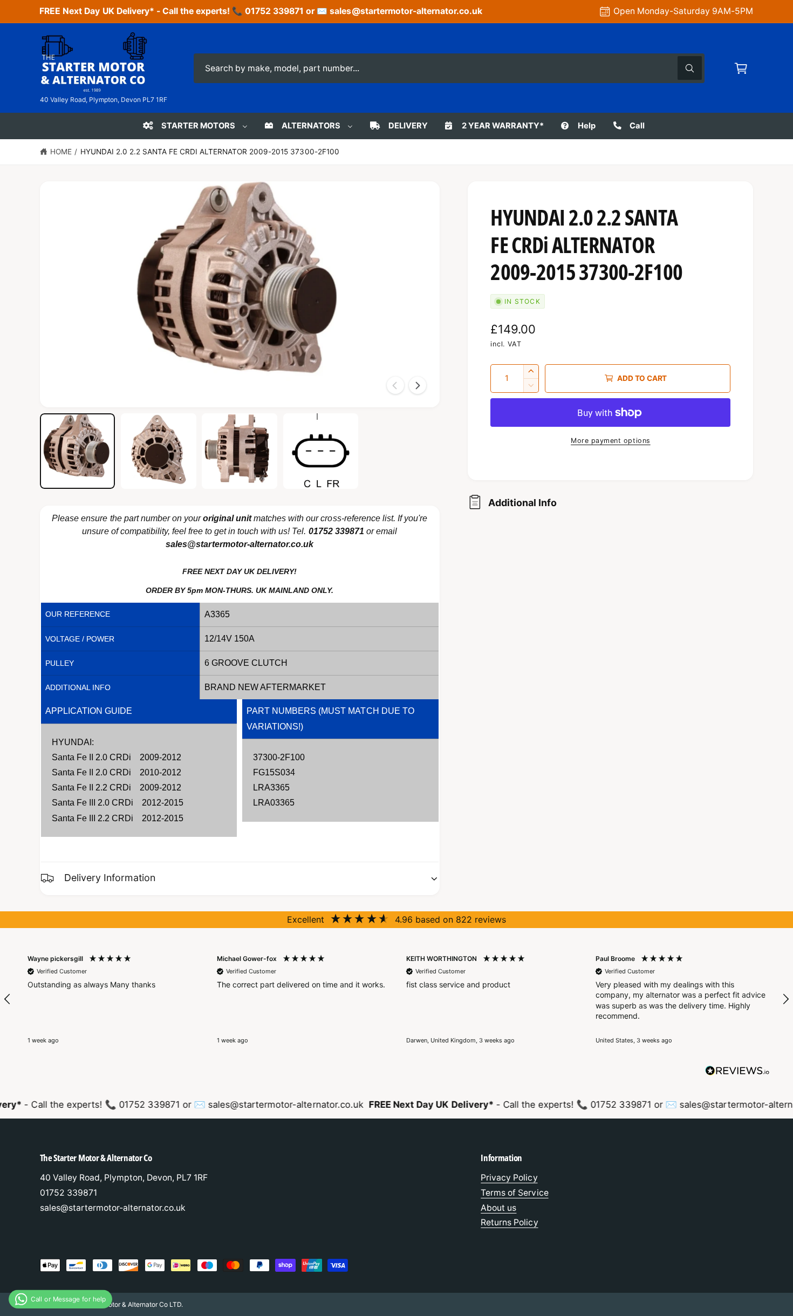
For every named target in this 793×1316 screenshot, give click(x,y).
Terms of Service (514, 1193)
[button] (741, 68)
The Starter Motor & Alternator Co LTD (124, 1304)
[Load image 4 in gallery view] (321, 451)
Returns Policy (509, 1222)
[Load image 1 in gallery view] (77, 451)
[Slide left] (395, 385)
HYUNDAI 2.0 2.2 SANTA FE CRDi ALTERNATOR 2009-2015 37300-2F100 (209, 151)
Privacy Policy (509, 1177)
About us (498, 1208)
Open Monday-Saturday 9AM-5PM (683, 11)
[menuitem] (194, 126)
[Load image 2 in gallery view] (158, 451)
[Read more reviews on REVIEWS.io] (737, 1073)
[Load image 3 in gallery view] (239, 451)
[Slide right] (417, 385)
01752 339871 (336, 531)
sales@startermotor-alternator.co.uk (239, 544)
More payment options (611, 441)
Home (61, 151)
